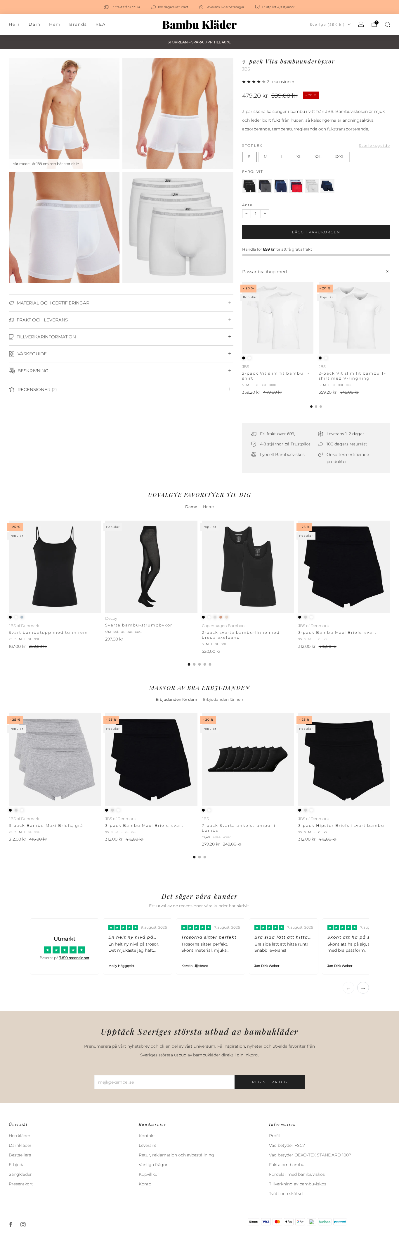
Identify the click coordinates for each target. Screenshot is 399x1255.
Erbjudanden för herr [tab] (223, 699)
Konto (145, 1184)
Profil (274, 1135)
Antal (248, 205)
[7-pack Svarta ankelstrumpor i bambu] (248, 759)
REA (101, 24)
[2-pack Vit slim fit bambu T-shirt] (278, 318)
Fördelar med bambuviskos (297, 1174)
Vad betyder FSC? (287, 1145)
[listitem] (122, 7)
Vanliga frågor (153, 1164)
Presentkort (21, 1184)
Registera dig (269, 1082)
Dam (35, 24)
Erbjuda (17, 1164)
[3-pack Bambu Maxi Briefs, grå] (55, 759)
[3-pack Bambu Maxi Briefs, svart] (344, 567)
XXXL (339, 156)
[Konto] (361, 24)
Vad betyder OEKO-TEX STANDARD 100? (310, 1155)
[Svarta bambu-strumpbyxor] (151, 567)
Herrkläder (19, 1135)
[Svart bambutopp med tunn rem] (55, 567)
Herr (14, 24)
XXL (318, 156)
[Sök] (387, 24)
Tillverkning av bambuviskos (297, 1184)
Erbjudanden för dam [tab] (176, 699)
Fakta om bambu (286, 1164)
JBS (246, 69)
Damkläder (20, 1145)
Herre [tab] (208, 506)
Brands (78, 24)
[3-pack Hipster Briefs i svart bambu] (344, 759)
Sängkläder (20, 1174)
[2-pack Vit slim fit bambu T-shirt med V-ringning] (354, 318)
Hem (55, 24)
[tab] (311, 406)
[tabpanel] (199, 593)
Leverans (147, 1145)
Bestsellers (20, 1155)
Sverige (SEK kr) (327, 25)
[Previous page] (242, 318)
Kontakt (147, 1135)
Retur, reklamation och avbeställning (176, 1155)
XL (298, 156)
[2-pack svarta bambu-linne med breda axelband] (248, 567)
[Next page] (390, 318)
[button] (254, 81)
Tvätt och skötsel (286, 1193)
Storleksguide (374, 145)
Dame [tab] (191, 506)
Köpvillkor (149, 1174)
